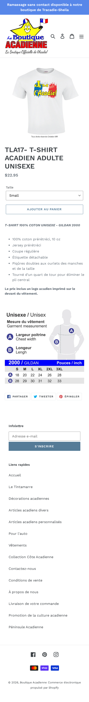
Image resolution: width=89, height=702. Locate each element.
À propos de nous (23, 592)
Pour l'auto (18, 534)
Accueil (15, 475)
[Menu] (81, 36)
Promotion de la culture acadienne (38, 615)
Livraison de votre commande (34, 604)
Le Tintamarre (21, 487)
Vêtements (18, 545)
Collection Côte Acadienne (31, 557)
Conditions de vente (25, 580)
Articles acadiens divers (28, 510)
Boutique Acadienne (33, 682)
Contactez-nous (22, 569)
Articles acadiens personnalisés (35, 522)
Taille (9, 187)
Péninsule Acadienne (26, 627)
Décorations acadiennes (29, 498)
